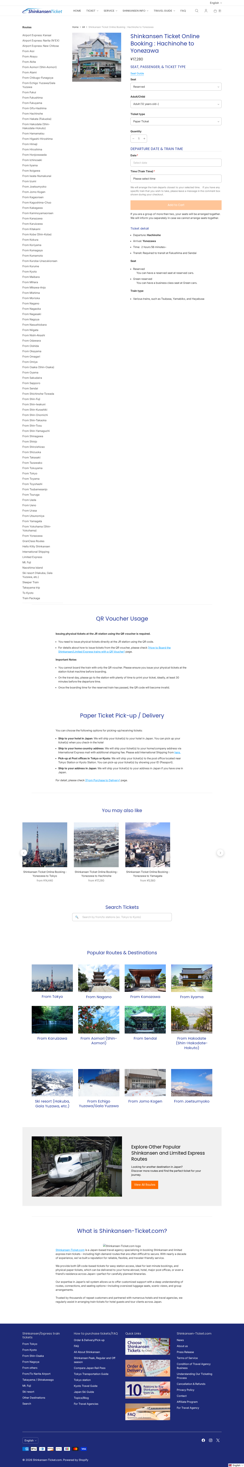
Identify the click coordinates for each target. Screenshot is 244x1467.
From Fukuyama (32, 103)
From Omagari (31, 356)
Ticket (90, 11)
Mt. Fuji (26, 562)
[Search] (196, 11)
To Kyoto (28, 593)
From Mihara (30, 282)
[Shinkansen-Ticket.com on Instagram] (210, 1440)
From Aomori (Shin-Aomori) (39, 67)
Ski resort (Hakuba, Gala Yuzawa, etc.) (37, 575)
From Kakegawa (32, 207)
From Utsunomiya (33, 515)
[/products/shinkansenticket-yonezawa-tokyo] (44, 844)
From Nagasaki (31, 314)
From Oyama (30, 372)
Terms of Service (187, 1358)
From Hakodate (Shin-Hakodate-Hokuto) (36, 126)
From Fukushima (32, 97)
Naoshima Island (32, 567)
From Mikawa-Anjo (34, 287)
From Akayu (29, 56)
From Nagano (30, 303)
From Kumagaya (32, 250)
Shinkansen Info (134, 11)
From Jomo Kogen (33, 192)
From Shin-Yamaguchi (36, 431)
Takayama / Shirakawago (38, 1379)
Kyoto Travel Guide (85, 1386)
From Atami (29, 72)
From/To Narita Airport (36, 1373)
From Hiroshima (32, 149)
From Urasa (29, 510)
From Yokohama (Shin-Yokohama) (36, 528)
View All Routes (144, 1185)
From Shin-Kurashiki (34, 409)
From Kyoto (29, 271)
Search (26, 1403)
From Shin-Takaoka (34, 420)
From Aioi (28, 51)
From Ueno (29, 505)
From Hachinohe (32, 113)
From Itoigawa (31, 170)
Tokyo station (82, 1380)
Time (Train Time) (142, 171)
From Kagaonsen (32, 197)
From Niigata (30, 330)
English (214, 2)
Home (77, 11)
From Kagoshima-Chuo (36, 202)
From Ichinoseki (32, 160)
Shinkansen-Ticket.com (70, 1250)
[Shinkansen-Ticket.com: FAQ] (147, 1419)
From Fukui (29, 92)
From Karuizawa (32, 223)
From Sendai (30, 388)
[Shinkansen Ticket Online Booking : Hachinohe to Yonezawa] (96, 57)
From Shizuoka (31, 452)
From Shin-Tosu (32, 425)
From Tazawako (32, 462)
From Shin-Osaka (33, 1355)
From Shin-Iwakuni (33, 404)
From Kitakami (31, 229)
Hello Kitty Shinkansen (36, 546)
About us (182, 1346)
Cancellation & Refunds (191, 1384)
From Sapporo (31, 383)
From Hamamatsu (33, 133)
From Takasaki (31, 457)
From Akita (29, 61)
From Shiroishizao (33, 446)
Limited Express (32, 557)
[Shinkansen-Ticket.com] (42, 10)
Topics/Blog (81, 1397)
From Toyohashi (32, 484)
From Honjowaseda (34, 154)
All (83, 27)
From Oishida (30, 346)
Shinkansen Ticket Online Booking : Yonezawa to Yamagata (147, 873)
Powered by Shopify (75, 1460)
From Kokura (30, 239)
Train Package (31, 598)
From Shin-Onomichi (35, 415)
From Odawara (31, 340)
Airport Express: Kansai (36, 35)
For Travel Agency (188, 1407)
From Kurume (30, 266)
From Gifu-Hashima (34, 108)
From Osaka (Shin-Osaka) (38, 367)
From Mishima (31, 292)
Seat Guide (137, 73)
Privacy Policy (185, 1389)
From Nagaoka (31, 308)
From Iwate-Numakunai (36, 176)
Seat (133, 79)
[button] (236, 1465)
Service (109, 11)
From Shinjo (29, 441)
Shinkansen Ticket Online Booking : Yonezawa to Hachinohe (96, 873)
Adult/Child (137, 96)
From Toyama (31, 478)
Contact (182, 1395)
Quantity (136, 131)
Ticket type (137, 114)
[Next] (220, 852)
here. (177, 752)
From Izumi (29, 181)
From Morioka (31, 298)
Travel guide (163, 11)
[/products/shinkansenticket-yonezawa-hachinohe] (96, 844)
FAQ (183, 11)
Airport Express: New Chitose (40, 45)
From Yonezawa (32, 535)
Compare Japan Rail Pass (89, 1368)
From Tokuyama (32, 468)
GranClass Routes (33, 541)
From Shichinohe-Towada (38, 393)
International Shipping (35, 551)
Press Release (185, 1352)
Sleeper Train (30, 582)
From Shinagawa (32, 436)
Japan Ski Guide (84, 1391)
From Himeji (29, 144)
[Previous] (23, 852)
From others (29, 1367)
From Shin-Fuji (31, 399)
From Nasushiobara (34, 324)
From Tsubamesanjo (34, 489)
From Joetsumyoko (34, 186)
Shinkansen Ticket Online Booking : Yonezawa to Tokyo (44, 873)
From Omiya (30, 361)
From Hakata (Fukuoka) (36, 118)
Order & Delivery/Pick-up (89, 1340)
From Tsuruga (31, 494)
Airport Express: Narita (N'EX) (40, 40)
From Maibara (31, 276)
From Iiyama (30, 165)
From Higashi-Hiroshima (37, 138)
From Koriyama (31, 245)
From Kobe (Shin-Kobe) (37, 234)
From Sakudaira (32, 377)
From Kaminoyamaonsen (37, 213)
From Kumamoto (32, 255)
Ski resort (28, 1391)
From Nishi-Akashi (33, 335)
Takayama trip (31, 587)
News (180, 1340)
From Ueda (29, 500)
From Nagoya (30, 319)
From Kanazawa (32, 218)
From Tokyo (29, 473)
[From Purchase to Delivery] (102, 780)
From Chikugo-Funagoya (37, 77)
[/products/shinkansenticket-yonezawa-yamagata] (147, 844)
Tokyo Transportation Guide (91, 1374)
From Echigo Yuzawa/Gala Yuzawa (38, 85)
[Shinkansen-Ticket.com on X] (218, 1440)
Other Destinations (33, 1397)
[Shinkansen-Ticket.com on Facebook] (203, 1440)
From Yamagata (32, 521)
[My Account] (206, 11)
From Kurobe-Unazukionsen (39, 261)
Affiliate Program (187, 1401)
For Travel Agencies (86, 1403)
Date (134, 155)
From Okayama (31, 351)
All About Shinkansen (87, 1352)
